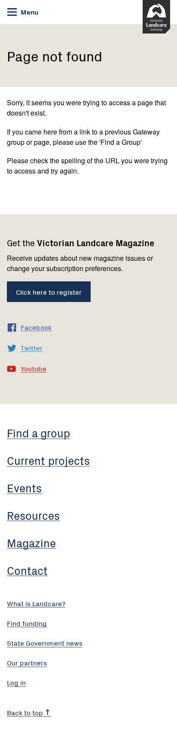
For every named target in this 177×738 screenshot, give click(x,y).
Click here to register (49, 291)
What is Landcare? (36, 603)
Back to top (26, 712)
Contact (27, 570)
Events (24, 487)
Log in (16, 682)
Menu (28, 11)
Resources (33, 515)
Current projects (48, 460)
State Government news (44, 642)
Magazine (31, 542)
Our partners (27, 662)
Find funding (27, 623)
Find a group (38, 432)
